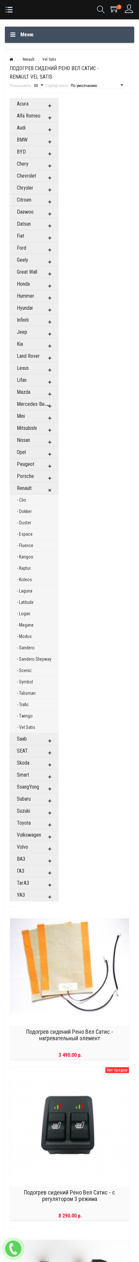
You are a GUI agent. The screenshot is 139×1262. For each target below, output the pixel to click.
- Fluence (25, 545)
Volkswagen (29, 835)
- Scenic (24, 670)
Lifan (22, 380)
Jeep (22, 332)
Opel (21, 452)
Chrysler (25, 188)
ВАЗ (21, 859)
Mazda (23, 392)
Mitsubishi (27, 428)
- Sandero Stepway (34, 659)
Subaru (24, 799)
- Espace (25, 534)
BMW (22, 140)
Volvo (22, 847)
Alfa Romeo (28, 116)
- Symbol (25, 681)
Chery (22, 164)
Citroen (24, 200)
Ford (21, 248)
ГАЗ (20, 871)
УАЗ (21, 895)
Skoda (23, 763)
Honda (23, 284)
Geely (22, 260)
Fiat (20, 236)
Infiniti (23, 320)
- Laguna (24, 591)
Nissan (23, 440)
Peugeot (25, 464)
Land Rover (28, 356)
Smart (23, 775)
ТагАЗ (23, 883)
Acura (22, 104)
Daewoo (25, 212)
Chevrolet (26, 176)
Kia (20, 344)
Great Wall (27, 272)
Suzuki (23, 811)
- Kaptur (24, 568)
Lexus (23, 368)
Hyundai (25, 308)
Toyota (24, 823)
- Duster (24, 522)
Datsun (24, 224)
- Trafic (23, 704)
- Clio (21, 500)
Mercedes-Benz (33, 404)
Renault (24, 488)
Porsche (25, 476)
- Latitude (25, 602)
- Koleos (24, 579)
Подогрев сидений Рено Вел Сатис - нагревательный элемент (69, 1035)
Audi (21, 128)
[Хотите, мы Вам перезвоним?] (13, 1248)
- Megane (25, 625)
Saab (22, 739)
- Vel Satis (26, 727)
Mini (21, 416)
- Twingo (25, 715)
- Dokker (24, 511)
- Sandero (26, 647)
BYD (21, 152)
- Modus (24, 636)
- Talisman (26, 693)
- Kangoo (25, 556)
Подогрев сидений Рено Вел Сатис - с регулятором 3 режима (69, 1195)
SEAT (22, 751)
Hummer (25, 296)
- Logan (23, 613)
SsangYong (28, 787)
